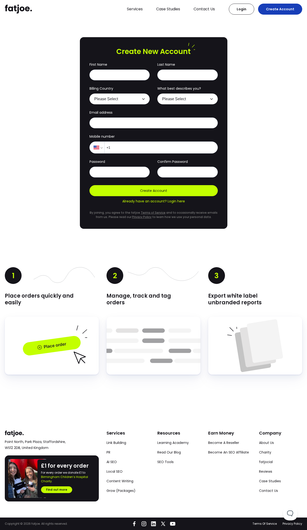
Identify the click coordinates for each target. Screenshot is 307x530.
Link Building (116, 442)
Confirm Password (172, 161)
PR (108, 452)
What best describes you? (179, 88)
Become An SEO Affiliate (228, 452)
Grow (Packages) (121, 490)
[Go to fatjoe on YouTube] (173, 524)
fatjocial (266, 461)
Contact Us (204, 9)
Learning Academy (173, 442)
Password (97, 161)
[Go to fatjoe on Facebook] (134, 524)
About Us (266, 442)
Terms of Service (153, 213)
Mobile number (102, 136)
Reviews (265, 471)
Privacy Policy (142, 217)
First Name (98, 64)
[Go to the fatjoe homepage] (18, 9)
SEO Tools (165, 461)
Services (135, 9)
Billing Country (101, 88)
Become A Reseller (223, 442)
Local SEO (114, 471)
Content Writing (119, 481)
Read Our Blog (169, 452)
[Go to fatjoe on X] (163, 524)
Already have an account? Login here (153, 201)
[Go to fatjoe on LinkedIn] (153, 524)
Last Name (166, 64)
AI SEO (111, 461)
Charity (265, 452)
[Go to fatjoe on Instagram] (144, 524)
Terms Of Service (265, 524)
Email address (100, 112)
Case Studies (168, 9)
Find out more (56, 490)
